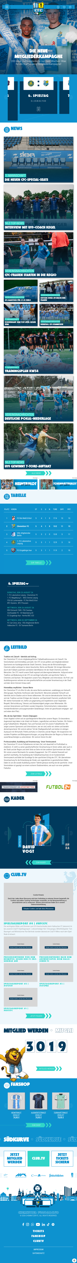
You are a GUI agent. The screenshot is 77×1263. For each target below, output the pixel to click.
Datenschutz (38, 1253)
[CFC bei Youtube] (38, 1224)
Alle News (36, 473)
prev (7, 37)
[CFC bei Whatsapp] (32, 1224)
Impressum (38, 1249)
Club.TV (38, 1159)
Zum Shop (36, 1125)
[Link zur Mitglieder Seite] (70, 7)
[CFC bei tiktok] (48, 1224)
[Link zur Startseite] (38, 15)
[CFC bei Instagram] (27, 1224)
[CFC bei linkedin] (43, 1224)
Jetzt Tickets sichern (62, 1158)
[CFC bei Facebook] (23, 1224)
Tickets (38, 1231)
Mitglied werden (46, 1069)
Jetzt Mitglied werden (14, 1158)
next (69, 37)
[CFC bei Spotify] (53, 1224)
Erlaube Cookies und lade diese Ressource (39, 908)
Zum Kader (41, 862)
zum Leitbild (36, 774)
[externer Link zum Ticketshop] (58, 7)
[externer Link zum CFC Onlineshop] (64, 7)
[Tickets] (38, 110)
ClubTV (38, 1241)
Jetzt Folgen (36, 1016)
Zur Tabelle (36, 563)
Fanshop (38, 1236)
